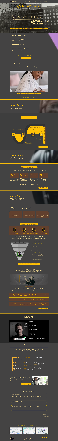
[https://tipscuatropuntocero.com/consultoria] (14, 175)
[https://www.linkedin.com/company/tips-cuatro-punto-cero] (40, 438)
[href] (16, 430)
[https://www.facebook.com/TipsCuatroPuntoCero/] (42, 438)
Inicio (25, 1)
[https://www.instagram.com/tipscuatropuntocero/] (44, 438)
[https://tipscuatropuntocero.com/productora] (24, 175)
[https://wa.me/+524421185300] (11, 1)
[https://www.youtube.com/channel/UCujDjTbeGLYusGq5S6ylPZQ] (47, 438)
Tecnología (30, 1)
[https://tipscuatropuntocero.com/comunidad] (34, 175)
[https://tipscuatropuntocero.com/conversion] (43, 175)
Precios (35, 1)
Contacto (45, 1)
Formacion (40, 1)
